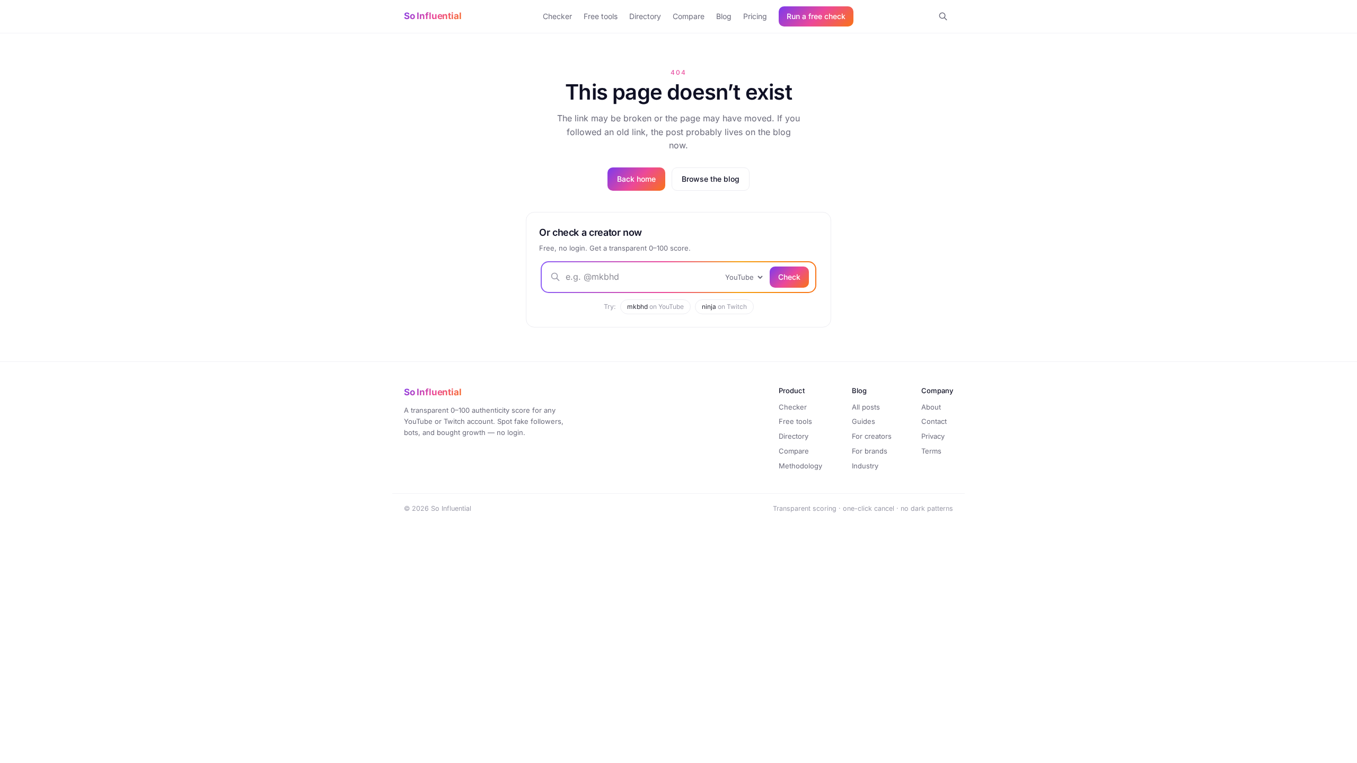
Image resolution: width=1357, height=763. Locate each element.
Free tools (601, 16)
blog (782, 132)
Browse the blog (710, 178)
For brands (869, 451)
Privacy (933, 436)
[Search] (943, 16)
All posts (866, 407)
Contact (934, 421)
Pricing (755, 16)
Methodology (800, 466)
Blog (724, 16)
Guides (863, 421)
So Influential (433, 16)
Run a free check (816, 16)
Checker (557, 16)
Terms (931, 451)
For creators (872, 436)
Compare (688, 16)
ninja (724, 306)
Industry (865, 466)
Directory (645, 16)
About (931, 407)
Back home (636, 178)
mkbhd (655, 306)
